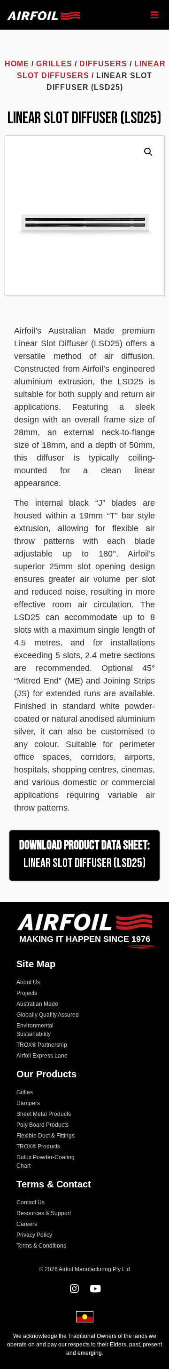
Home (17, 64)
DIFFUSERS (103, 64)
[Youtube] (95, 1289)
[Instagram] (74, 1289)
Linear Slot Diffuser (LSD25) (84, 863)
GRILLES (54, 64)
